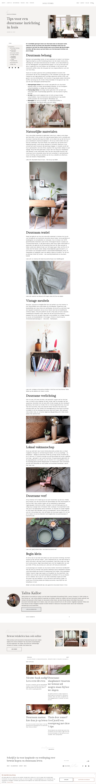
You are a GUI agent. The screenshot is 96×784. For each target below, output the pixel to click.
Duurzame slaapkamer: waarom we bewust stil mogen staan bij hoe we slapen (59, 684)
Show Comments (30, 616)
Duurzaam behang (15, 48)
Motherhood (16, 2)
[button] (9, 67)
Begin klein (13, 64)
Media (25, 765)
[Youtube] (85, 766)
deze (62, 406)
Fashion (23, 2)
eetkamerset (49, 571)
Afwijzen (66, 779)
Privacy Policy (10, 782)
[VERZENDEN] (87, 761)
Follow (87, 2)
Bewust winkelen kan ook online (24, 636)
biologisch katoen (55, 241)
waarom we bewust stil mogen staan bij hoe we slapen (47, 296)
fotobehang (44, 61)
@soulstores (51, 749)
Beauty (3, 2)
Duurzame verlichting (13, 57)
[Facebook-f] (82, 766)
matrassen (49, 240)
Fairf (59, 501)
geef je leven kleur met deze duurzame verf (44, 549)
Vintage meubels (14, 54)
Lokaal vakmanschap (14, 60)
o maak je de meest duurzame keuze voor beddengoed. (48, 259)
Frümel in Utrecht (56, 317)
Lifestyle (9, 2)
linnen (46, 241)
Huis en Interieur (11, 14)
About (78, 2)
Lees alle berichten (31, 609)
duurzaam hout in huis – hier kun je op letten (45, 159)
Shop (91, 2)
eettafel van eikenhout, (60, 155)
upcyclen (34, 304)
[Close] (94, 774)
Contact (82, 2)
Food (27, 2)
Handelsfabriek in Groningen (42, 317)
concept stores (56, 454)
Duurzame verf (14, 62)
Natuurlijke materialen (13, 50)
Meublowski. (55, 461)
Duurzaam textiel (15, 52)
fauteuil (41, 571)
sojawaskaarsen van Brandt (35, 460)
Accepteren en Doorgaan (84, 779)
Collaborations (14, 765)
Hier (38, 102)
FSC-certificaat (32, 142)
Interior (32, 2)
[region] (48, 778)
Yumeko (40, 254)
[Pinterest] (88, 766)
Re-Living (51, 311)
